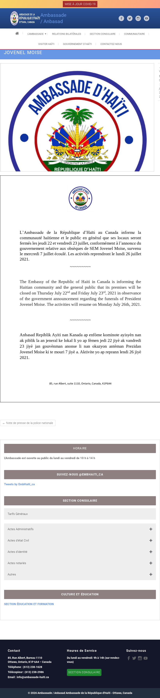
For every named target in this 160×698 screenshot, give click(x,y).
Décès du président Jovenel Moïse (119, 348)
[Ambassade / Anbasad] (25, 18)
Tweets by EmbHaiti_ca (19, 484)
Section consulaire (103, 33)
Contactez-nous (111, 44)
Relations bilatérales (66, 33)
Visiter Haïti (46, 44)
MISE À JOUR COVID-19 (80, 4)
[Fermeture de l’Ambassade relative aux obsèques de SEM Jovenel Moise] (77, 140)
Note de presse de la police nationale (27, 423)
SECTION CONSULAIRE (84, 672)
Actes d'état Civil (18, 540)
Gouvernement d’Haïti (77, 44)
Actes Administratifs (21, 529)
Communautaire (134, 33)
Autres (12, 574)
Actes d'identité (17, 552)
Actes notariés (17, 563)
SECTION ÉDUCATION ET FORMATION (29, 604)
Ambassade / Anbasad (53, 18)
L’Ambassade (36, 33)
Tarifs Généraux (18, 514)
